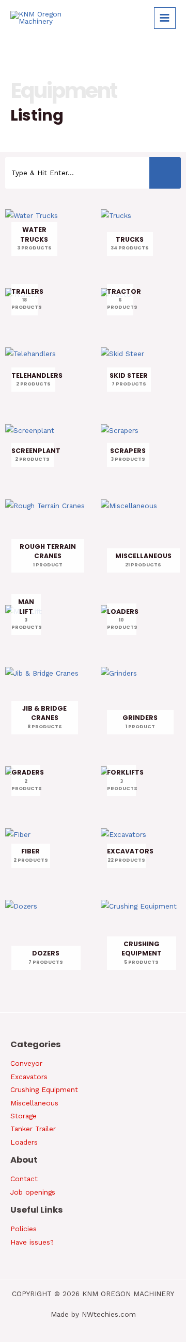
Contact (24, 1179)
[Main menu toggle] (165, 18)
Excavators (29, 1076)
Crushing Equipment (44, 1089)
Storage (23, 1116)
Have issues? (32, 1242)
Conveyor (26, 1063)
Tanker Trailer (33, 1129)
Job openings (32, 1192)
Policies (23, 1228)
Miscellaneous (34, 1103)
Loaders (24, 1142)
